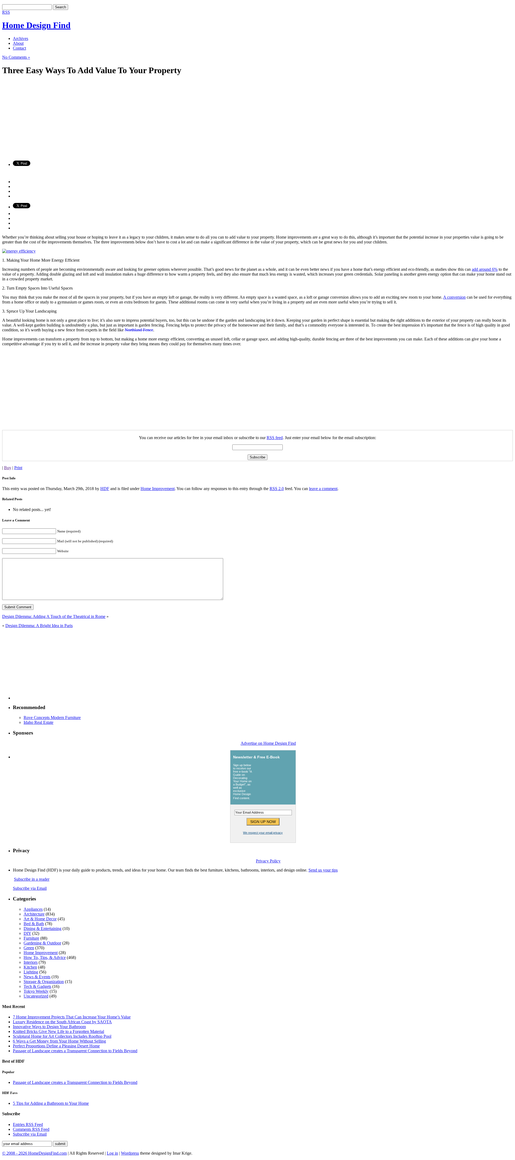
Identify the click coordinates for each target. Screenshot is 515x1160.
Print (18, 467)
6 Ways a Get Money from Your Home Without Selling (59, 1041)
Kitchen (30, 967)
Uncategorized (36, 996)
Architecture (34, 914)
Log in (112, 1153)
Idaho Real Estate (38, 722)
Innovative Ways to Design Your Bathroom (49, 1026)
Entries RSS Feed (28, 1124)
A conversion (454, 297)
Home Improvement (158, 488)
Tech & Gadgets (37, 986)
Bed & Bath (34, 923)
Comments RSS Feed (31, 1129)
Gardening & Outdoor (42, 943)
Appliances (33, 909)
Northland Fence (139, 330)
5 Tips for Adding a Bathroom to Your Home (51, 1103)
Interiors (31, 962)
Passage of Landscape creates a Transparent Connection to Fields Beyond (75, 1050)
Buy (7, 467)
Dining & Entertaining (42, 928)
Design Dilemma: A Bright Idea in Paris (39, 625)
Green (29, 948)
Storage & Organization (44, 981)
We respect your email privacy (263, 832)
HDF (104, 488)
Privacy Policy (268, 861)
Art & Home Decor (40, 919)
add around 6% (485, 269)
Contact (19, 48)
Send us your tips (323, 870)
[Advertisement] (163, 118)
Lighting (31, 972)
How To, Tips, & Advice (45, 957)
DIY (27, 933)
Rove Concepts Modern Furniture (52, 717)
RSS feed (275, 437)
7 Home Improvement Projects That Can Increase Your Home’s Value (72, 1017)
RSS (6, 12)
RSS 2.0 (277, 488)
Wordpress (130, 1153)
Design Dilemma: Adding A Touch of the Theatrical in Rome (53, 616)
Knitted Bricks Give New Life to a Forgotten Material (58, 1031)
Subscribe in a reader (31, 879)
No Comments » (16, 57)
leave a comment (323, 488)
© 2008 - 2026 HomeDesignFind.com (34, 1153)
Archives (20, 38)
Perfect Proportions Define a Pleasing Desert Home (56, 1046)
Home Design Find (36, 25)
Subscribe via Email (30, 888)
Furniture (31, 938)
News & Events (37, 976)
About (18, 43)
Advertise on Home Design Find (268, 743)
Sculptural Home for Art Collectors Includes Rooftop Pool (62, 1036)
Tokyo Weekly (36, 991)
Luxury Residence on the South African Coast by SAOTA (62, 1022)
